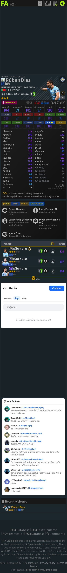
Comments (55, 533)
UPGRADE (10, 102)
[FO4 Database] (62, 2)
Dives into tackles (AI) (35, 196)
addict (5, 5)
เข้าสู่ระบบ (56, 288)
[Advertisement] (33, 40)
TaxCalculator (44, 529)
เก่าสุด (24, 298)
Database (19, 529)
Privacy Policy (47, 562)
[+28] (33, 278)
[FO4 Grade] (62, 97)
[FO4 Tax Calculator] (55, 3)
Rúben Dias (18, 80)
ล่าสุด (17, 298)
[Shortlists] (45, 251)
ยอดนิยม (7, 298)
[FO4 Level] (63, 93)
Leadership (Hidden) (12, 196)
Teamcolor (13, 533)
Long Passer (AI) (35, 193)
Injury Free (54, 196)
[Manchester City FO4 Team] (62, 79)
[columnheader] (24, 243)
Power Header (17, 193)
